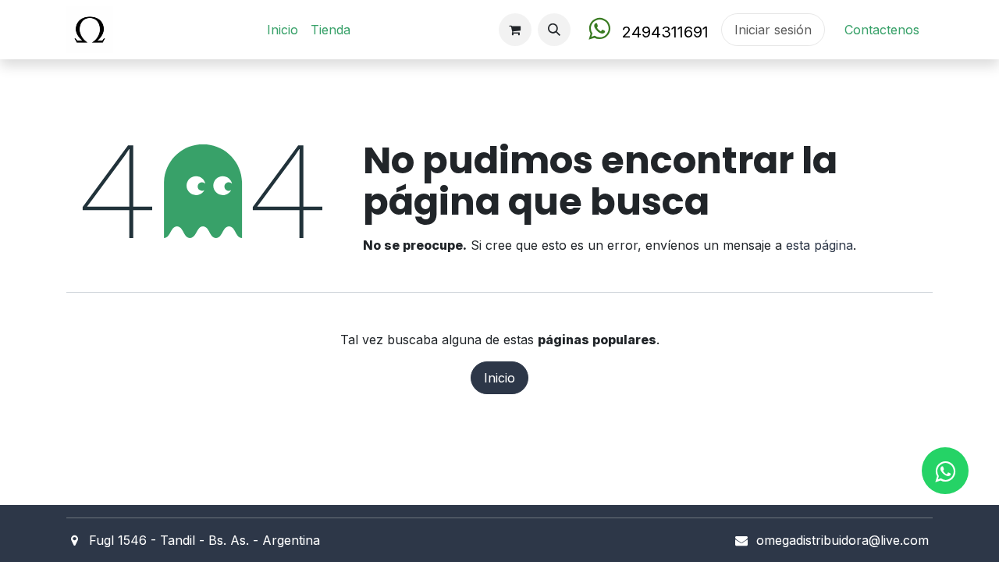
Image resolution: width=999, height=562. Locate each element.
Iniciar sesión (773, 29)
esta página (819, 245)
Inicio (499, 378)
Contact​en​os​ (881, 29)
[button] (554, 29)
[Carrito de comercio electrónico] (515, 29)
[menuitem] (282, 29)
